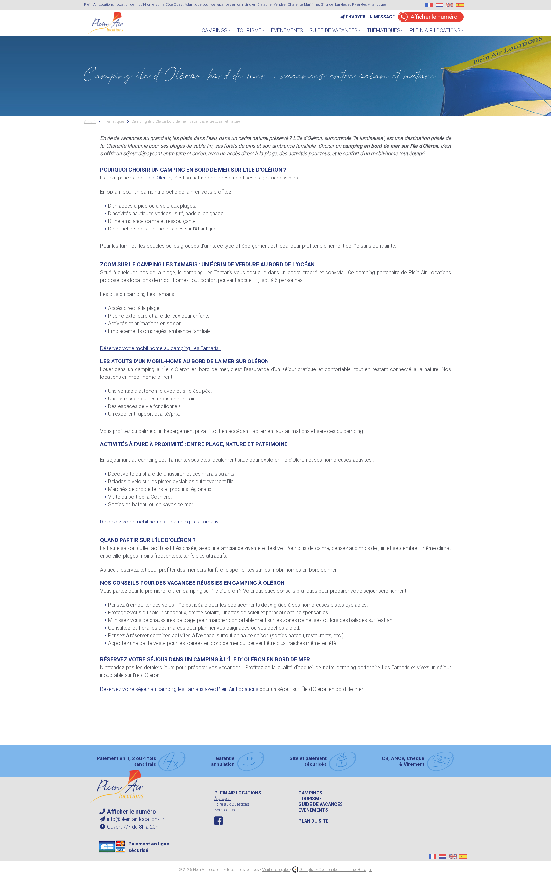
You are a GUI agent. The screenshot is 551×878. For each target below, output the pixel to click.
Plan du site (313, 820)
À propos (222, 798)
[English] (449, 5)
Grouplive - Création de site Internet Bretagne (335, 869)
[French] (429, 5)
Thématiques (382, 32)
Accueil (90, 122)
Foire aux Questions (231, 804)
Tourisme (247, 32)
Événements (287, 30)
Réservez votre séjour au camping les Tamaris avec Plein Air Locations (179, 689)
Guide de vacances (320, 804)
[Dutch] (439, 5)
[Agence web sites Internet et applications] (295, 869)
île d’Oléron (159, 178)
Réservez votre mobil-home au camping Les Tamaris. (160, 348)
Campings (310, 792)
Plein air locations (237, 792)
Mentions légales (276, 869)
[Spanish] (460, 5)
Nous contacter (227, 810)
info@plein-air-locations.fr (135, 819)
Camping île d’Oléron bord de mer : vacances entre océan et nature (185, 122)
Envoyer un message (370, 17)
